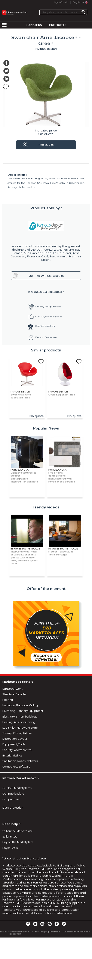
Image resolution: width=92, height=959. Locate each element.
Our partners (10, 799)
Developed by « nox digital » (77, 931)
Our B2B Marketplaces (16, 788)
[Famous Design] (46, 225)
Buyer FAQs (10, 847)
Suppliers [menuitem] (34, 25)
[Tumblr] (56, 923)
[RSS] (64, 923)
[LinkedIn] (42, 923)
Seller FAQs (9, 836)
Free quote (46, 144)
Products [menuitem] (57, 25)
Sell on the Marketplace (17, 831)
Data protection (12, 807)
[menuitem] (4, 25)
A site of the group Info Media (46, 931)
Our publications (13, 793)
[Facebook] (28, 923)
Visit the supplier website (46, 275)
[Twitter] (35, 923)
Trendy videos (46, 507)
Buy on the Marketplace (17, 842)
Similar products (46, 350)
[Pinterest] (49, 923)
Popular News (46, 428)
